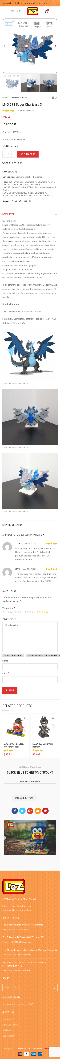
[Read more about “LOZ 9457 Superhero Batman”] (53, 718)
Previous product (49, 97)
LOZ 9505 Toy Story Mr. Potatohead (14, 745)
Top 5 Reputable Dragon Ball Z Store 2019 (23, 937)
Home (5, 97)
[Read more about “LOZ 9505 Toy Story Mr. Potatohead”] (25, 718)
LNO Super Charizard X (15, 193)
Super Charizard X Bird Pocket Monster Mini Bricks (28, 195)
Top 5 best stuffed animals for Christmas (22, 924)
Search (53, 987)
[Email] (25, 201)
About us (7, 1019)
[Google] (20, 201)
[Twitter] (16, 201)
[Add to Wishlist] (25, 725)
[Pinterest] (30, 201)
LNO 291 (7, 184)
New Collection (10, 1024)
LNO (53, 182)
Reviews (6, 1030)
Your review (9, 618)
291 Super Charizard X (25, 182)
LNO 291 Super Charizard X (26, 184)
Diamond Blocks (19, 97)
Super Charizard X (37, 193)
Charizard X (43, 182)
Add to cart (27, 154)
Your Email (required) (30, 781)
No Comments (22, 929)
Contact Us (8, 1035)
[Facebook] (12, 201)
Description (8, 214)
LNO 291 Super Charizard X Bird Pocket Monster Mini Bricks (29, 188)
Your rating (8, 607)
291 (10, 182)
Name (6, 660)
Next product (56, 97)
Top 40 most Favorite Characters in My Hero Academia (29, 950)
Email (5, 673)
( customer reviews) (25, 110)
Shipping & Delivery (12, 525)
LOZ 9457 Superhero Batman (42, 745)
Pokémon (38, 177)
